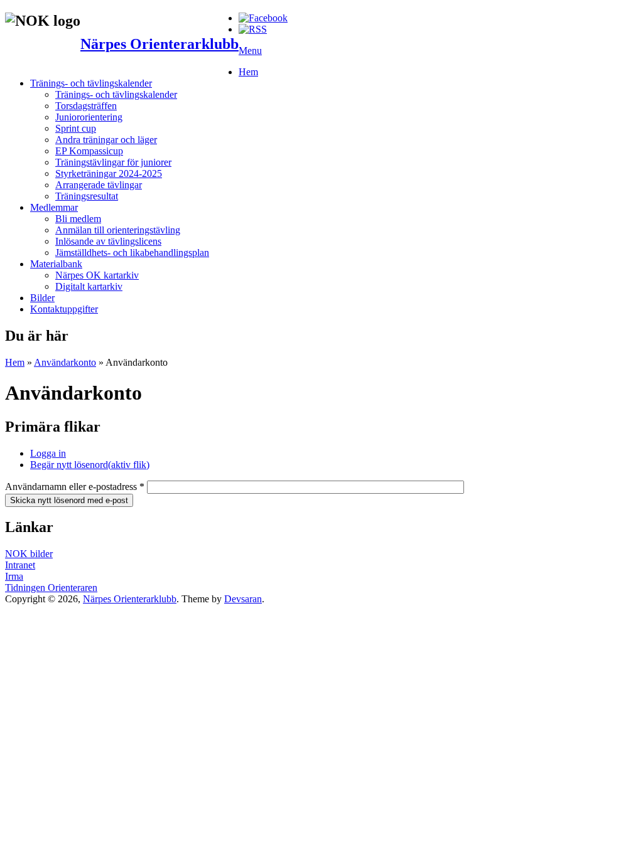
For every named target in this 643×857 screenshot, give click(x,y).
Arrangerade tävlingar (98, 184)
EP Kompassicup (89, 151)
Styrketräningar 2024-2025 (108, 173)
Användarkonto (65, 362)
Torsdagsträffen (86, 105)
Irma (14, 576)
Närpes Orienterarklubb (159, 44)
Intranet (20, 565)
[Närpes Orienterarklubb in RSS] (253, 29)
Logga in (48, 453)
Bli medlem (78, 218)
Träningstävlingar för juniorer (113, 162)
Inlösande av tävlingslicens (108, 241)
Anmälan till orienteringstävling (117, 230)
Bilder (42, 297)
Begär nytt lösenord (89, 464)
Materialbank (56, 263)
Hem (248, 72)
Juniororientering (88, 117)
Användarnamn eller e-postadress (74, 486)
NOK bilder (29, 553)
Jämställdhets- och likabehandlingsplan (132, 252)
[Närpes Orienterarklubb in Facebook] (263, 18)
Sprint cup (75, 128)
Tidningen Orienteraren (51, 587)
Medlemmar (54, 207)
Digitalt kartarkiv (88, 286)
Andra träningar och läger (106, 139)
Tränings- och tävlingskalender (91, 83)
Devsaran (243, 599)
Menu (250, 50)
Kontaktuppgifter (64, 309)
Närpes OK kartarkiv (97, 275)
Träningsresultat (86, 196)
